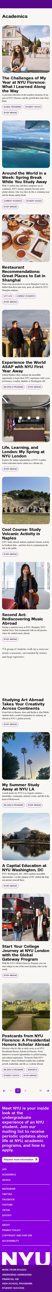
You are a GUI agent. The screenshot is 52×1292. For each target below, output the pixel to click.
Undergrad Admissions (17, 1275)
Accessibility (10, 1240)
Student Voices (33, 107)
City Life (8, 296)
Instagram (8, 1188)
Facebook (8, 1199)
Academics (9, 1174)
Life (4, 1169)
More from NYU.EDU (14, 1269)
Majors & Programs (13, 387)
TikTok (6, 1210)
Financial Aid (10, 1279)
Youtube (7, 1204)
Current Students (13, 201)
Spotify (7, 1215)
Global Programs (12, 107)
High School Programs (17, 1284)
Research (32, 1070)
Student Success (13, 1288)
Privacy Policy (11, 1230)
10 (41, 1090)
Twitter (7, 1194)
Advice (6, 1180)
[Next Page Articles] (48, 1090)
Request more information (18, 1159)
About (6, 1225)
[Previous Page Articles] (4, 1090)
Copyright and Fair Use (17, 1235)
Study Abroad (10, 113)
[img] (26, 49)
